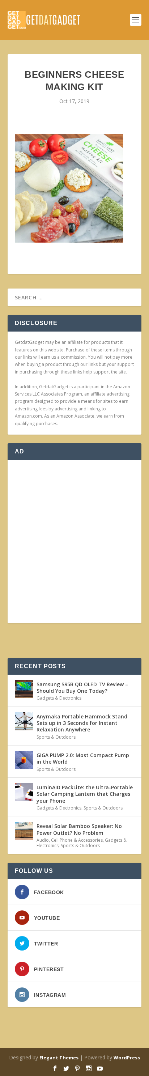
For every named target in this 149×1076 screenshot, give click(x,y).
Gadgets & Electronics (59, 698)
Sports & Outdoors (56, 737)
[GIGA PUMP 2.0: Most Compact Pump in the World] (24, 760)
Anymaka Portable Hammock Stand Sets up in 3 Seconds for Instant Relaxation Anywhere (82, 723)
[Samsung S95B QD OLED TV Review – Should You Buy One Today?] (24, 689)
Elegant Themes (58, 1057)
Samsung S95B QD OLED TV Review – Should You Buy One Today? (82, 687)
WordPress (127, 1057)
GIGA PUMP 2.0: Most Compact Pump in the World (83, 758)
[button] (69, 188)
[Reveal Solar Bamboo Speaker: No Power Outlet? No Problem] (24, 831)
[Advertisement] (74, 541)
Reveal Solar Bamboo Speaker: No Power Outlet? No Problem (79, 829)
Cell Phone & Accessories (77, 840)
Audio (43, 840)
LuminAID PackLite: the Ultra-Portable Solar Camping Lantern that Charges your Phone (85, 794)
